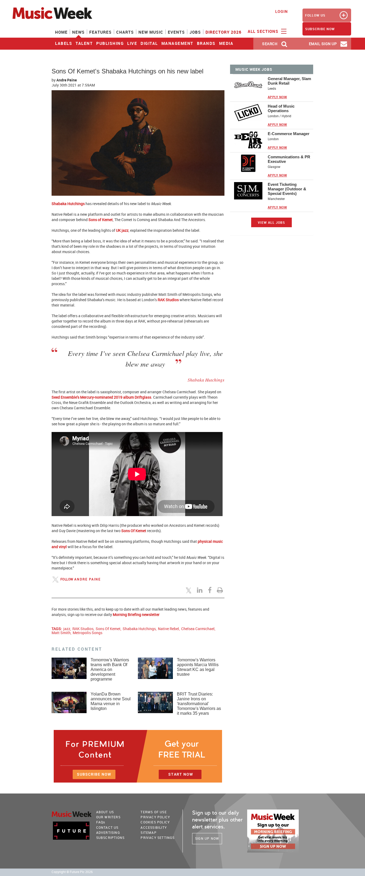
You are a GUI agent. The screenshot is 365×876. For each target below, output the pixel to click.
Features (100, 32)
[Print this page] (220, 590)
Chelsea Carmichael (198, 628)
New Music (150, 32)
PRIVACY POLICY (155, 817)
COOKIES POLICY (155, 822)
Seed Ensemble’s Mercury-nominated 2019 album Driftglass (101, 397)
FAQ (100, 822)
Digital (149, 43)
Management (177, 43)
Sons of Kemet (100, 219)
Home (61, 32)
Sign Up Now (207, 838)
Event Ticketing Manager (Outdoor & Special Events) (287, 189)
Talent (84, 43)
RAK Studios (168, 299)
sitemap (148, 832)
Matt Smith (61, 632)
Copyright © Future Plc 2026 (72, 872)
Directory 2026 (223, 32)
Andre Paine (66, 80)
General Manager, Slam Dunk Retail (289, 80)
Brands (206, 43)
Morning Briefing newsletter (136, 614)
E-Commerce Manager (288, 133)
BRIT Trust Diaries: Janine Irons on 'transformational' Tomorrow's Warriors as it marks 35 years (199, 704)
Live (132, 43)
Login (281, 11)
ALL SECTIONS (264, 31)
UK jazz (122, 230)
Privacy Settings (157, 837)
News (78, 32)
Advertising (108, 832)
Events (176, 32)
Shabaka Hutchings (68, 203)
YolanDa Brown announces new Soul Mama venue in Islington (111, 701)
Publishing (110, 43)
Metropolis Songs (87, 632)
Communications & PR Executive (289, 159)
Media (226, 43)
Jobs (195, 32)
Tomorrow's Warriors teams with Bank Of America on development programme (110, 669)
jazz (66, 628)
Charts (125, 32)
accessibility (154, 827)
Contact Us (107, 827)
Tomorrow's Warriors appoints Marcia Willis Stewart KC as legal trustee (198, 667)
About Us (105, 812)
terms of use (153, 812)
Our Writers (108, 817)
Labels (63, 43)
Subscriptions (110, 837)
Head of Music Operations (281, 108)
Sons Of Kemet (133, 530)
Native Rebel (168, 628)
